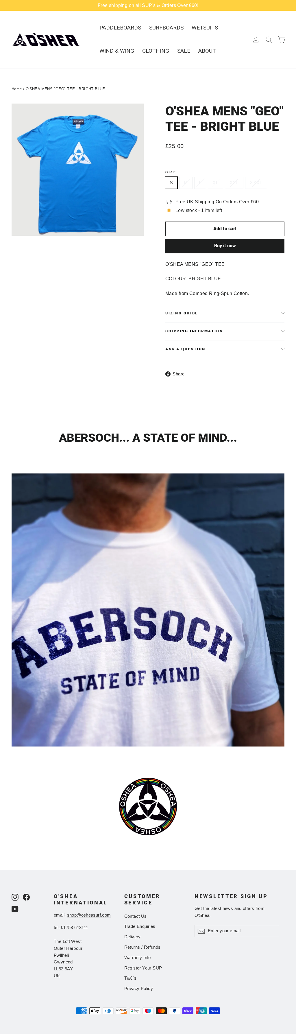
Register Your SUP (143, 968)
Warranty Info (137, 957)
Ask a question (185, 349)
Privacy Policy (138, 988)
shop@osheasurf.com (89, 915)
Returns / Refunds (142, 947)
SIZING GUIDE (181, 313)
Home (17, 89)
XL (215, 182)
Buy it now (225, 245)
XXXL (256, 182)
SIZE (170, 172)
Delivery (132, 937)
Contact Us (135, 916)
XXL (234, 182)
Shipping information (194, 331)
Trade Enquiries (140, 926)
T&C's (130, 978)
